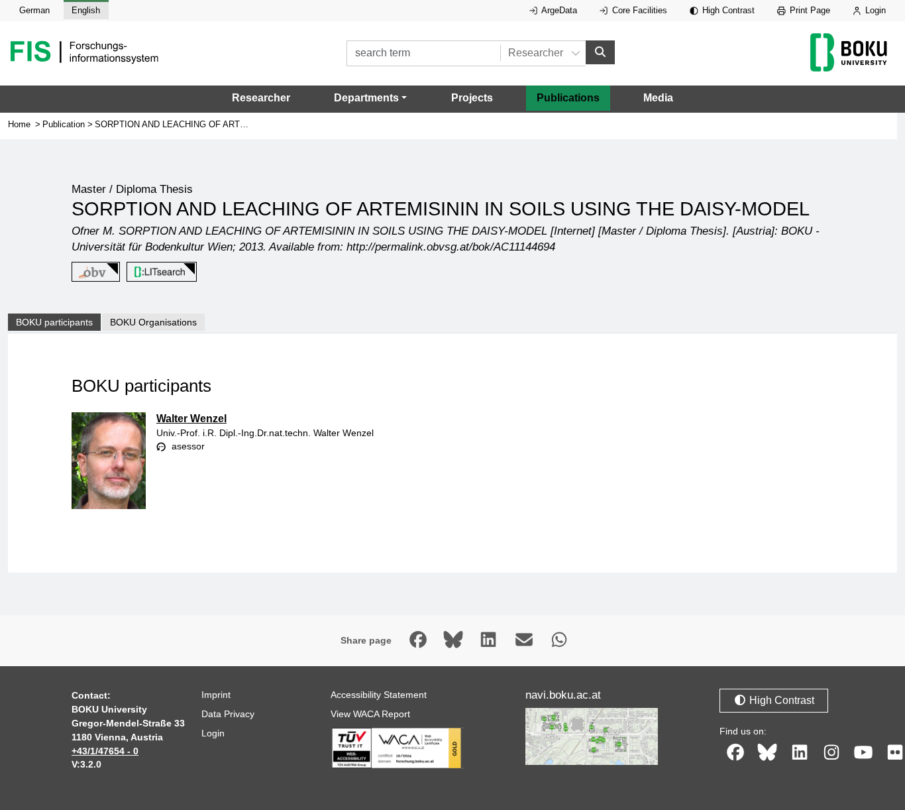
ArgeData (558, 10)
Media (658, 97)
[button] (370, 98)
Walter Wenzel (191, 418)
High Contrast (727, 10)
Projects (472, 97)
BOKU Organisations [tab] (153, 322)
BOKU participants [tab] (54, 322)
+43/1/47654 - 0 (105, 751)
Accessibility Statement (379, 694)
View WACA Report (370, 714)
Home (19, 124)
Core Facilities (638, 10)
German (34, 10)
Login (874, 10)
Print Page (808, 10)
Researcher (261, 97)
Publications (568, 97)
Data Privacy (227, 714)
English (86, 10)
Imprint (216, 694)
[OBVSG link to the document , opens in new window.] (93, 272)
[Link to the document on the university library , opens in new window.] (159, 272)
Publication (63, 124)
